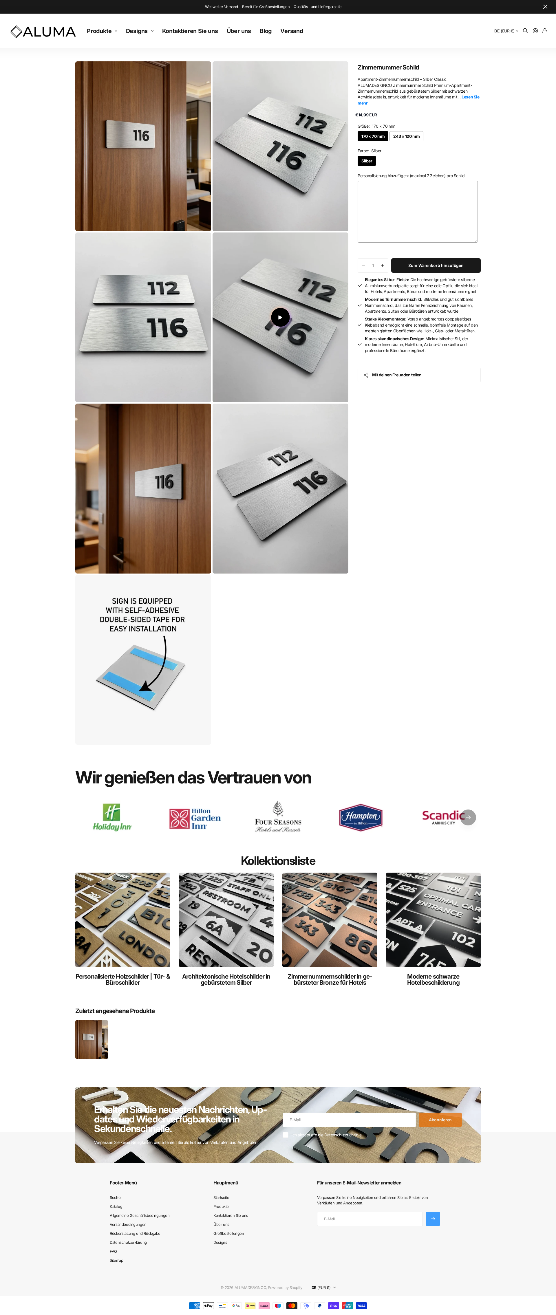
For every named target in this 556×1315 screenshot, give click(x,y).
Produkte (99, 31)
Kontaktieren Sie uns (190, 31)
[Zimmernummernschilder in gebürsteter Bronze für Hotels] (329, 920)
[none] (468, 817)
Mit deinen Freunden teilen (397, 374)
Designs (137, 31)
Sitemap (116, 1260)
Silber (366, 160)
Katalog (116, 1206)
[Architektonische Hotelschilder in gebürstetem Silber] (226, 920)
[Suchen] (525, 31)
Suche (115, 1197)
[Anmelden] (535, 31)
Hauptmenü (225, 1183)
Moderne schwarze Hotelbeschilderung (433, 979)
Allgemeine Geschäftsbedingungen (139, 1215)
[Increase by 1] (382, 265)
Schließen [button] (545, 7)
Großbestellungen (228, 1233)
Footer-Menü (123, 1183)
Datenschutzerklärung (128, 1242)
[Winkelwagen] (544, 31)
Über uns (239, 31)
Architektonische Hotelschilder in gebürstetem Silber (226, 979)
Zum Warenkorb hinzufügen (436, 265)
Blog (266, 31)
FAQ (113, 1251)
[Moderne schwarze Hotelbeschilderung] (433, 920)
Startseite (221, 1197)
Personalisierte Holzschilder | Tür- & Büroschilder (123, 979)
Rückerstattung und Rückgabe (135, 1233)
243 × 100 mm (406, 136)
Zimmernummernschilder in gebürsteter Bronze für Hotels (330, 979)
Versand (291, 31)
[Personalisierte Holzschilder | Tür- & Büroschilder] (122, 920)
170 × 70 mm (373, 136)
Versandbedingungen (128, 1224)
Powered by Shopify (285, 1287)
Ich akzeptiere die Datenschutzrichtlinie (326, 1134)
